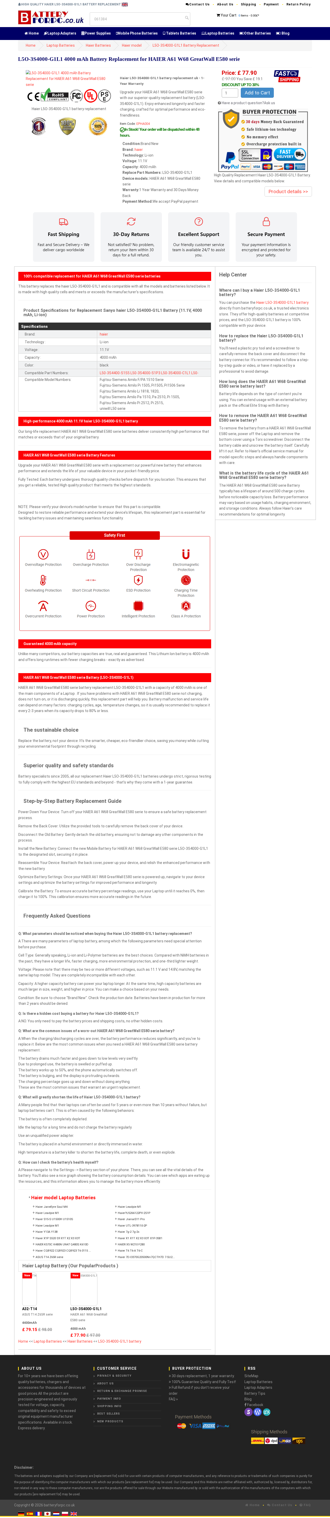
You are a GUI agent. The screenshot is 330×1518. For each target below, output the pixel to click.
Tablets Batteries (180, 33)
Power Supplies (98, 33)
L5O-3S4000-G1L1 (86, 1309)
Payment (271, 4)
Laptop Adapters (61, 33)
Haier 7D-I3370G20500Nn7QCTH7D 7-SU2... (146, 1257)
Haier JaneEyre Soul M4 (52, 1207)
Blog (285, 33)
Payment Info (109, 1398)
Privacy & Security (114, 1375)
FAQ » (173, 1399)
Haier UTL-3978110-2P (132, 1225)
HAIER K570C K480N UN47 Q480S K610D (62, 1244)
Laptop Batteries (219, 33)
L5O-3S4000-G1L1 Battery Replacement (186, 45)
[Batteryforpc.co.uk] (50, 17)
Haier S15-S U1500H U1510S (54, 1219)
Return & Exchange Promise (122, 1391)
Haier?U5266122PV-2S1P (134, 1213)
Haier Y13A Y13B (47, 1232)
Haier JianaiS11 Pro (131, 1219)
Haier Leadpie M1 (129, 1207)
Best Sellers (108, 1413)
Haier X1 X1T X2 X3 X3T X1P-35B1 (140, 1238)
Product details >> (288, 191)
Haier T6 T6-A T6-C (130, 1250)
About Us (225, 4)
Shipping (248, 4)
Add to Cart (257, 93)
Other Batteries (257, 33)
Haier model (132, 45)
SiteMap (251, 1376)
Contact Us (199, 4)
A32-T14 (29, 1309)
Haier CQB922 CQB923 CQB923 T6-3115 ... (63, 1250)
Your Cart (228, 15)
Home (33, 33)
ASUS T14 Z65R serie (49, 1257)
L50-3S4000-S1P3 (145, 373)
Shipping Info (109, 1406)
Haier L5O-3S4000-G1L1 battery (282, 302)
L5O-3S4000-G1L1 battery (119, 1341)
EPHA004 (143, 124)
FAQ (307, 1505)
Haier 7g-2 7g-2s (128, 1232)
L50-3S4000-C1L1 (176, 373)
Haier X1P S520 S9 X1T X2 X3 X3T (58, 1238)
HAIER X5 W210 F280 (131, 1244)
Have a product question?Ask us (248, 103)
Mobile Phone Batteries (138, 33)
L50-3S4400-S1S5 (115, 373)
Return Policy (298, 4)
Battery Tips (254, 1393)
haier (139, 150)
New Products (110, 1421)
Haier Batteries (98, 45)
